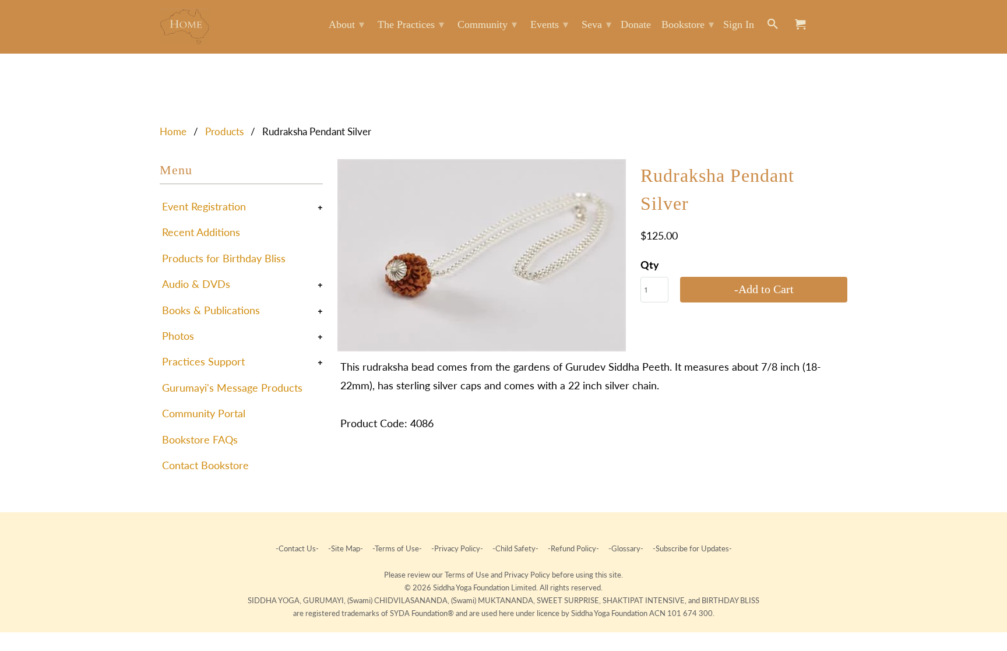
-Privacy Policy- (457, 548)
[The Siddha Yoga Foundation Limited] (184, 26)
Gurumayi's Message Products (232, 387)
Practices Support (203, 361)
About (346, 24)
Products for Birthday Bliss (224, 258)
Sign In (738, 24)
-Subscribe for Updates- (691, 548)
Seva (596, 24)
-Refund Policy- (573, 548)
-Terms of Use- (397, 548)
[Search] (773, 26)
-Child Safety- (515, 548)
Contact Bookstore (205, 465)
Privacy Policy (528, 574)
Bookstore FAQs (200, 439)
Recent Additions (201, 232)
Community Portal (203, 413)
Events (549, 24)
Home (173, 131)
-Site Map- (345, 548)
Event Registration (204, 206)
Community (487, 24)
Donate (636, 24)
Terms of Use (468, 574)
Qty (649, 264)
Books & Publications (211, 310)
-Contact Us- (298, 548)
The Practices (411, 24)
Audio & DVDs (196, 283)
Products (224, 131)
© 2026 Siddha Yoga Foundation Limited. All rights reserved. (503, 587)
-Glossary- (626, 548)
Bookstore (687, 24)
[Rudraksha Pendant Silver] (481, 255)
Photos (178, 335)
